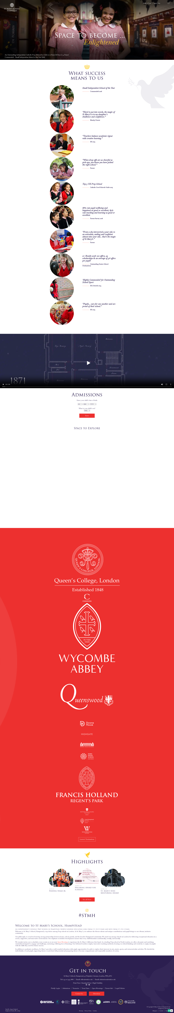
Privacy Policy (87, 1011)
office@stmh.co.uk (87, 979)
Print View (76, 983)
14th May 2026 (104, 889)
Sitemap (81, 1011)
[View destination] (87, 568)
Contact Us (79, 994)
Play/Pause (88, 363)
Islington (155, 1011)
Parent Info (109, 988)
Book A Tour (147, 3)
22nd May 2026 (78, 885)
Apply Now (156, 3)
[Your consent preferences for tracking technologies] (171, 1010)
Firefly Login (55, 988)
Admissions (66, 988)
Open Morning (62, 942)
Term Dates (85, 988)
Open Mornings (97, 988)
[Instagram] (86, 985)
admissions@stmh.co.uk (107, 979)
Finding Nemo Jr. (57, 891)
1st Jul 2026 (51, 889)
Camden (161, 1011)
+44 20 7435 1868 (68, 979)
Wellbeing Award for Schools (85, 888)
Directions (96, 994)
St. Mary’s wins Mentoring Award (110, 892)
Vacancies (76, 988)
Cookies (95, 1011)
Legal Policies (120, 988)
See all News (87, 899)
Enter (87, 416)
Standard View (86, 983)
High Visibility (98, 983)
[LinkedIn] (89, 985)
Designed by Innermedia (164, 1008)
